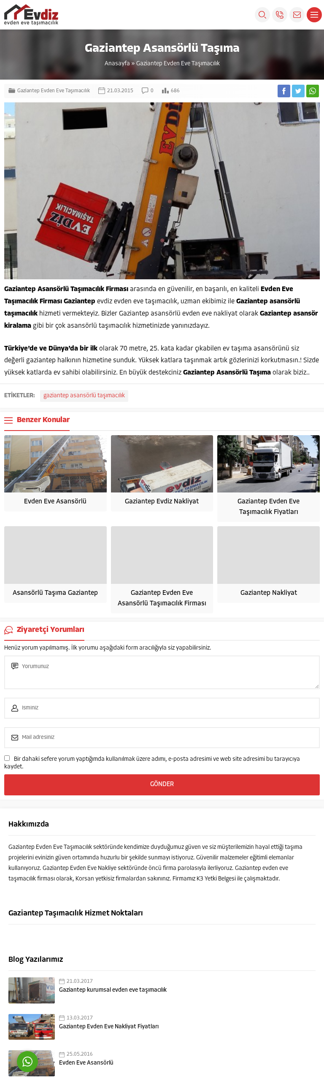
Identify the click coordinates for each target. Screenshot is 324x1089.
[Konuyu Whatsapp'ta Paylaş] (312, 91)
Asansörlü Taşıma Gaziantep (55, 593)
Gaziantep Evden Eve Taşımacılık (178, 64)
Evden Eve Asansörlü (55, 501)
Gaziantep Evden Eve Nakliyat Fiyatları (109, 1027)
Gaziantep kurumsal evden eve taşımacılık (113, 990)
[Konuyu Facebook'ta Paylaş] (284, 91)
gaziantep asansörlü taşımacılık (84, 396)
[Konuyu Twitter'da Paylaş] (298, 91)
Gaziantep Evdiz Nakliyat (162, 501)
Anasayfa (117, 64)
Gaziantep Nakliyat (268, 593)
